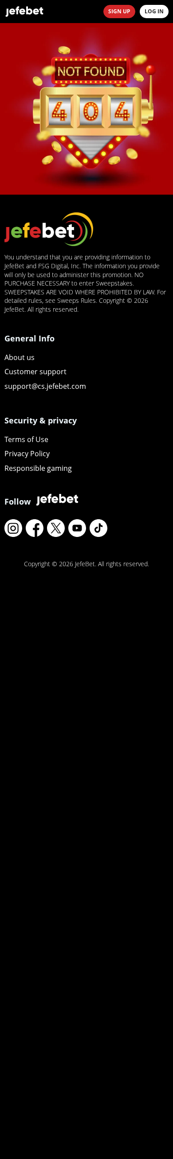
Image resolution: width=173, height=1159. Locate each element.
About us (19, 357)
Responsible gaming (38, 468)
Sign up (119, 11)
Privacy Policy (27, 453)
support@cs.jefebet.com (45, 386)
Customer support (35, 371)
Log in (154, 11)
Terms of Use (26, 439)
